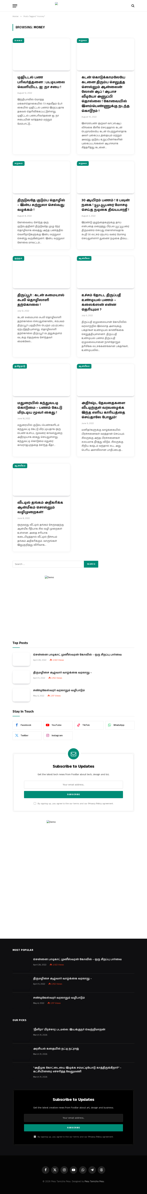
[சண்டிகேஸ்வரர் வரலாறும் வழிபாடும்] (21, 695)
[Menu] (15, 6)
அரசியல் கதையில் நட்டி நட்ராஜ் (56, 1049)
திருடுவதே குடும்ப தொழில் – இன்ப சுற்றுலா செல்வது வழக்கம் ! (41, 205)
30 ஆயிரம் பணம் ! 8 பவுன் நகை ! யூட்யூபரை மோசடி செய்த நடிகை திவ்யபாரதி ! (106, 205)
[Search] (132, 6)
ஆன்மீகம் (84, 258)
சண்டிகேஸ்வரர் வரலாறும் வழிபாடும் (59, 690)
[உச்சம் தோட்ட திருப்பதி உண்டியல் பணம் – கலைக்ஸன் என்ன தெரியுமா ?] (105, 272)
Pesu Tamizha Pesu (94, 1181)
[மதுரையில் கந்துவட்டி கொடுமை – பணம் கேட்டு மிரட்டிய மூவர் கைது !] (41, 380)
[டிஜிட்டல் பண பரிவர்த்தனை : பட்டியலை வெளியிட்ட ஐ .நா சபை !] (41, 54)
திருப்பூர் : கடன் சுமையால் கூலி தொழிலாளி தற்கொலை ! (40, 300)
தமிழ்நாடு (20, 366)
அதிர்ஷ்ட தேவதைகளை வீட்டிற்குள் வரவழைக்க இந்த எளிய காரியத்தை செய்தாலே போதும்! (103, 410)
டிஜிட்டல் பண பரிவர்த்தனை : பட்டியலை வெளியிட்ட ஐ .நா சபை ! (41, 82)
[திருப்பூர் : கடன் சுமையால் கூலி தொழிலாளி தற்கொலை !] (41, 272)
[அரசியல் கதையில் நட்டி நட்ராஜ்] (21, 1053)
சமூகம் (83, 40)
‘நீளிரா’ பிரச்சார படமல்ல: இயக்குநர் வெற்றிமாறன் (69, 1029)
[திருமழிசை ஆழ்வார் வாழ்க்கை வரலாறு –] (21, 677)
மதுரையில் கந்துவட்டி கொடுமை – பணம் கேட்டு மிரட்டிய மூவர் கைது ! (39, 408)
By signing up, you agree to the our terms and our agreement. (75, 803)
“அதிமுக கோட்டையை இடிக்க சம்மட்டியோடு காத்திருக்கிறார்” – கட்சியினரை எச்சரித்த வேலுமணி (77, 1069)
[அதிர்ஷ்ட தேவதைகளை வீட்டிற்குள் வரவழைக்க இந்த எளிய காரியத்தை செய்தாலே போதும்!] (105, 380)
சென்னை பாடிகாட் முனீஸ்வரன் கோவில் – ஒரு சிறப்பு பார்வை (77, 655)
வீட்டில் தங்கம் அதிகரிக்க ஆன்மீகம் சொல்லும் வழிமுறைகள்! (40, 507)
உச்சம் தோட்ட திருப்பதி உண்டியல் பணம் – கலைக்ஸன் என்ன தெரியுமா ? (101, 302)
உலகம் (18, 40)
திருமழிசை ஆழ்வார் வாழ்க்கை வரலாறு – (62, 673)
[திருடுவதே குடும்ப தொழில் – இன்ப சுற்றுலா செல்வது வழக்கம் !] (41, 177)
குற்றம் (18, 258)
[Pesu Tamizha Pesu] (73, 5)
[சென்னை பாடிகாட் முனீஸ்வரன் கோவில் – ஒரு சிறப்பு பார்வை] (21, 659)
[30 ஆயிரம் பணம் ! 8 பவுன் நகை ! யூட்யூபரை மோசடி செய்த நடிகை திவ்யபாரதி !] (105, 177)
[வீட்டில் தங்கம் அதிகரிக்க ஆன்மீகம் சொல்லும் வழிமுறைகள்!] (41, 479)
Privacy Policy (95, 803)
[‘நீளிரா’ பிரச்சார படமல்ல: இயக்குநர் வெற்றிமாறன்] (21, 1034)
